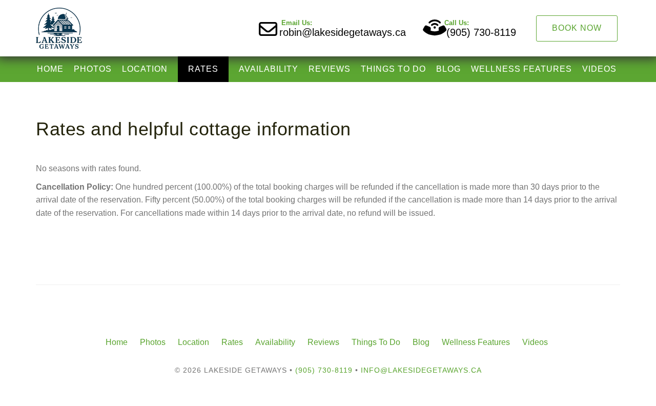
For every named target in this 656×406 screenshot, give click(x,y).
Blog (448, 69)
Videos (599, 69)
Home (50, 69)
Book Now (577, 28)
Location (145, 69)
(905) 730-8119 (481, 32)
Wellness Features (521, 69)
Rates (203, 69)
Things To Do (393, 69)
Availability (268, 69)
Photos (93, 69)
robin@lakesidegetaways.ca (342, 32)
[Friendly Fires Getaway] (182, 28)
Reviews (330, 69)
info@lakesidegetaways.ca (421, 370)
